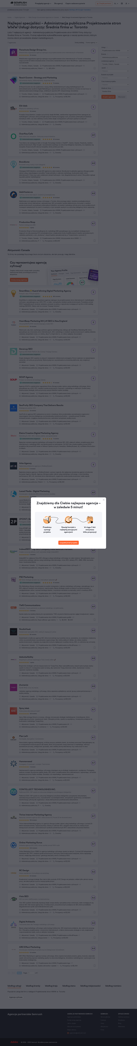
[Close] (103, 499)
